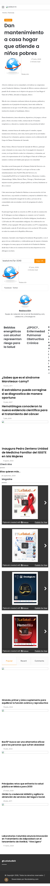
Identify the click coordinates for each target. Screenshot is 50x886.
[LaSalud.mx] (11, 7)
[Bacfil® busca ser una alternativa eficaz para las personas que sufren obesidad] (25, 725)
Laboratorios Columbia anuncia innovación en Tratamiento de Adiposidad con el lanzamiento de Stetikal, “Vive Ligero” (25, 839)
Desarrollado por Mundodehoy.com (25, 879)
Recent (24, 661)
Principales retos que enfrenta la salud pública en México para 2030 (22, 785)
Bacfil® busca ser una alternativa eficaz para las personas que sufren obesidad (23, 743)
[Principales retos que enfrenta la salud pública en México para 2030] (25, 766)
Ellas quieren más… (10, 471)
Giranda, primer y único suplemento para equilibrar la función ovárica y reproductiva (25, 701)
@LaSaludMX (9, 860)
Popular (9, 661)
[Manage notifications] (6, 880)
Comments (39, 661)
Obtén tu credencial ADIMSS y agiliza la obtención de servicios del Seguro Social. (23, 796)
